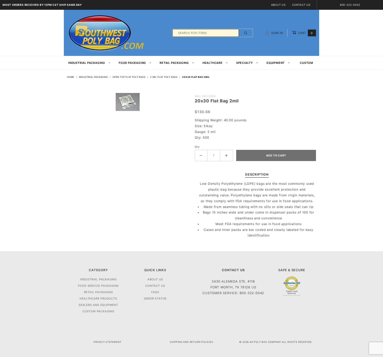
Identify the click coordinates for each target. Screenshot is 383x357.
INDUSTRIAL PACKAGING (86, 62)
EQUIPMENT (276, 62)
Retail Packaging (98, 292)
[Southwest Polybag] (107, 32)
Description (257, 174)
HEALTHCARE (212, 62)
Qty (197, 146)
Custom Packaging (98, 311)
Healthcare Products (98, 298)
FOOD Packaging (132, 62)
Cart (305, 33)
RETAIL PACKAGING (174, 62)
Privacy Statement (107, 341)
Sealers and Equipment (98, 305)
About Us (278, 4)
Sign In (276, 33)
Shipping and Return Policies (191, 341)
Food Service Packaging (98, 285)
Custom (306, 62)
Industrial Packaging (98, 279)
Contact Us (301, 4)
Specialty (244, 62)
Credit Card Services (291, 292)
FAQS (155, 292)
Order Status (155, 298)
